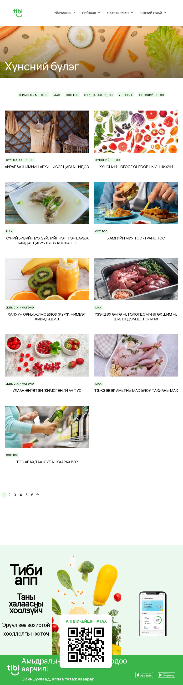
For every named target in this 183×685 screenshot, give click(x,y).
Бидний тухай (151, 13)
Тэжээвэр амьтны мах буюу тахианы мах (136, 390)
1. (4, 495)
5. (26, 495)
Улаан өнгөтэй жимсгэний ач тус (46, 390)
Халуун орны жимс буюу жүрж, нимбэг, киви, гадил (47, 316)
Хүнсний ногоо (107, 160)
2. (9, 495)
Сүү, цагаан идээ (20, 160)
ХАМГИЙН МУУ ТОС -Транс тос (136, 238)
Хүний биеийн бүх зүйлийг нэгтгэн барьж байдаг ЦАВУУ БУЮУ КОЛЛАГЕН (47, 240)
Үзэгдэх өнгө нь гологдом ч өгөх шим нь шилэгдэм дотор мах (136, 316)
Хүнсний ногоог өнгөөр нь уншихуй (136, 167)
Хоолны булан (118, 13)
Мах (9, 231)
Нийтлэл (89, 13)
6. (32, 495)
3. (15, 495)
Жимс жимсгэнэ (20, 307)
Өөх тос (101, 231)
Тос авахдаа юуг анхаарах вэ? (47, 462)
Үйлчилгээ (62, 13)
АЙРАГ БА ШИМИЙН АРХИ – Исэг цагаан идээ (47, 167)
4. (21, 495)
